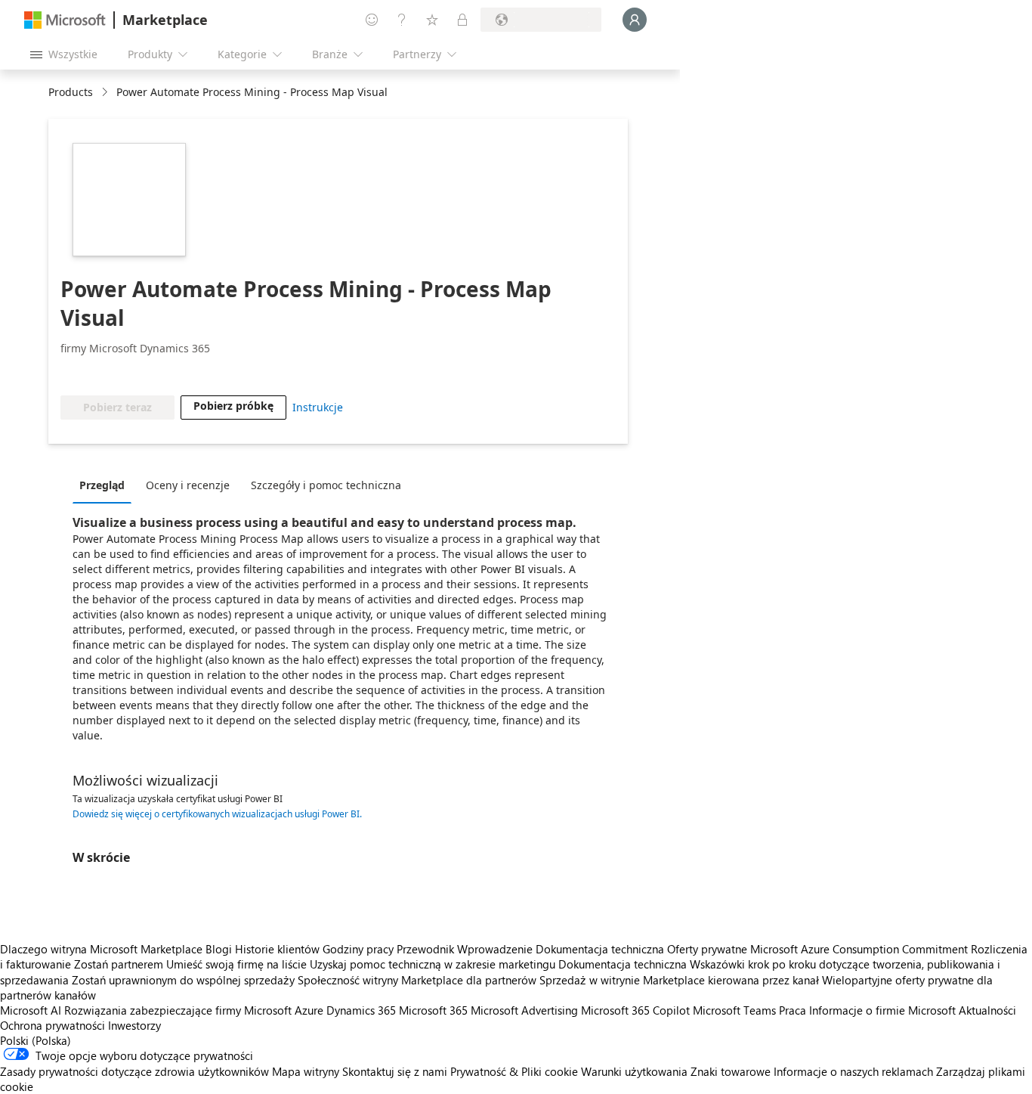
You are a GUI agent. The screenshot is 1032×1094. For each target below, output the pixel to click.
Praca (792, 1010)
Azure (309, 1010)
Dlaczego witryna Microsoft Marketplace (101, 948)
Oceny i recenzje (188, 485)
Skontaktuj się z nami (394, 1071)
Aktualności (987, 1010)
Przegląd (102, 485)
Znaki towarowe (731, 1071)
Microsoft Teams (734, 1010)
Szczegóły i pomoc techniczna (326, 485)
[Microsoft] (65, 20)
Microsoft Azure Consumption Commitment (860, 948)
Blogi (218, 948)
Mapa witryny (305, 1071)
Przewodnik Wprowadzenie (465, 948)
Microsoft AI (30, 1010)
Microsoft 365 (433, 1010)
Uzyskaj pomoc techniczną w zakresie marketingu (432, 964)
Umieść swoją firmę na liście (236, 964)
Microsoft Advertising (524, 1010)
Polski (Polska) (35, 1040)
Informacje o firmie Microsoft (882, 1010)
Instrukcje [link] (317, 407)
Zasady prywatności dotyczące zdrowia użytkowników (134, 1071)
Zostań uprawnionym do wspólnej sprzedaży (183, 979)
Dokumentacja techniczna (600, 948)
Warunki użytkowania (634, 1071)
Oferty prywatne (707, 948)
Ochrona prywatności (52, 1025)
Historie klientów (277, 948)
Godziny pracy (358, 948)
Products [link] (70, 92)
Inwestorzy (134, 1025)
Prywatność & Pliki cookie (514, 1071)
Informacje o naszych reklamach (853, 1071)
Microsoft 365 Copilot (635, 1010)
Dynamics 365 (361, 1010)
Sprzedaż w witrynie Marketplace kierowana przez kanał (679, 979)
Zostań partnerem (118, 964)
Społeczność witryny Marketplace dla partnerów (417, 979)
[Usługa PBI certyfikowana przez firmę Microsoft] (104, 372)
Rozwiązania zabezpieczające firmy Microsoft (178, 1010)
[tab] (106, 484)
